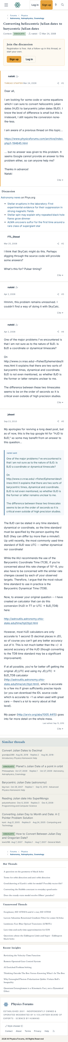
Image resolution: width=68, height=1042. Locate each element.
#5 (62, 421)
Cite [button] (59, 180)
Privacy (37, 1031)
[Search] (62, 4)
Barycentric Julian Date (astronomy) (24, 782)
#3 (62, 294)
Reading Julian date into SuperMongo (25, 798)
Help (47, 1031)
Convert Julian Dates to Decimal (22, 750)
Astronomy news (10, 197)
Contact (9, 1031)
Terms (28, 1031)
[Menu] (6, 5)
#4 (62, 331)
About (18, 1031)
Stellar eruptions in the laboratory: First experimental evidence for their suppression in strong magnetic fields (35, 207)
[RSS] (53, 1031)
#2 (62, 243)
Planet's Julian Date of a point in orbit (39, 766)
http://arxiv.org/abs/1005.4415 (37, 714)
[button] (58, 83)
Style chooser (13, 1026)
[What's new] (56, 4)
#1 (62, 83)
